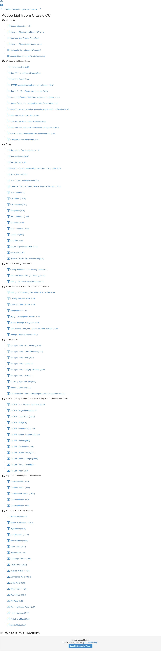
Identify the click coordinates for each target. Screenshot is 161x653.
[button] (1, 2)
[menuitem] (1, 6)
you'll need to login (90, 642)
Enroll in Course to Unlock (80, 646)
